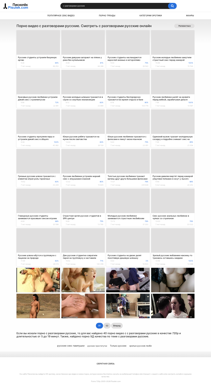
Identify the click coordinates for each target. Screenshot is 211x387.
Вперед (117, 325)
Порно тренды (107, 15)
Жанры (190, 15)
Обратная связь (106, 363)
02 (107, 325)
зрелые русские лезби (140, 346)
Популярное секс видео (61, 15)
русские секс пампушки (71, 345)
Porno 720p (95, 381)
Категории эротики (151, 15)
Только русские (118, 345)
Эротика (20, 15)
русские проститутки (97, 346)
